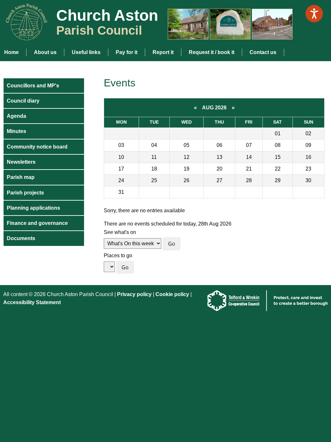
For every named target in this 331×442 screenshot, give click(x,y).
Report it (163, 52)
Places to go (118, 255)
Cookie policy (172, 294)
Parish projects (25, 192)
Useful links (86, 52)
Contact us (263, 52)
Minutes (16, 131)
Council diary (23, 101)
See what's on (120, 232)
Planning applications (33, 208)
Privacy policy (134, 294)
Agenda (16, 116)
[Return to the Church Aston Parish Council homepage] (24, 35)
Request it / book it (211, 52)
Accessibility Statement (32, 302)
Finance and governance (37, 223)
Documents (21, 238)
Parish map (21, 177)
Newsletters (21, 162)
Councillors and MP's (33, 85)
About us (45, 52)
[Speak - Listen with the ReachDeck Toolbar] (314, 13)
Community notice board (37, 146)
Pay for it (126, 52)
